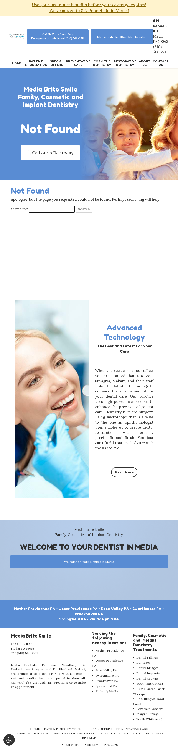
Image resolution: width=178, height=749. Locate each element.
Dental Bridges (147, 668)
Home (17, 63)
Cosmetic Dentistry (32, 733)
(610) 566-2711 (160, 49)
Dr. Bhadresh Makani (69, 669)
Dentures (143, 663)
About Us (107, 733)
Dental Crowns (147, 678)
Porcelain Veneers (149, 709)
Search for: (19, 209)
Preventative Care (132, 729)
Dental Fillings (147, 657)
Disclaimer (153, 733)
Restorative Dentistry (74, 733)
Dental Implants (148, 673)
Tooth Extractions (150, 684)
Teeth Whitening (149, 719)
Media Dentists (24, 665)
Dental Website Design (77, 745)
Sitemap (89, 738)
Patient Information (63, 729)
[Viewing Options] (9, 740)
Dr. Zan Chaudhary (59, 665)
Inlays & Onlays (147, 714)
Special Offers (99, 729)
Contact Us (129, 733)
